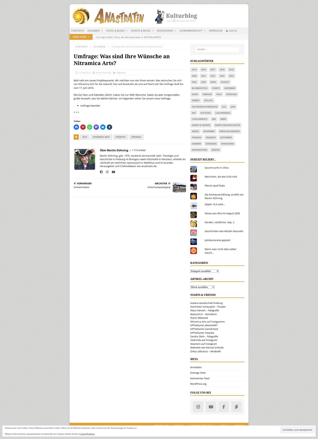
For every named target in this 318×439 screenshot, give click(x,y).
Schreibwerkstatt (191, 30)
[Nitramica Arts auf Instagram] (198, 407)
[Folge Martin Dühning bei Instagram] (106, 172)
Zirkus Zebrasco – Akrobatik (205, 351)
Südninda (211, 143)
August (225, 82)
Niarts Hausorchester (227, 125)
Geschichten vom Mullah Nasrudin (224, 231)
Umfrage (136, 137)
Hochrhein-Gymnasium (204, 106)
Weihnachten (199, 149)
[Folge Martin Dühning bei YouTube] (112, 172)
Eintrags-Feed (198, 372)
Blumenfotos (199, 88)
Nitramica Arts (101, 137)
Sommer (196, 143)
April (213, 82)
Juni (233, 106)
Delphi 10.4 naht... (215, 204)
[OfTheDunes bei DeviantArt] (236, 407)
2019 (231, 69)
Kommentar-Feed (200, 378)
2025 (194, 82)
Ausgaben (93, 30)
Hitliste (208, 100)
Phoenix (196, 137)
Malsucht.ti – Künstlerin (203, 314)
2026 (203, 82)
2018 (222, 69)
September (226, 137)
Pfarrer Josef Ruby (215, 185)
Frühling (231, 94)
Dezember (229, 88)
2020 (194, 75)
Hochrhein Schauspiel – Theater (208, 306)
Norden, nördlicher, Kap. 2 (219, 222)
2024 (231, 75)
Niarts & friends (201, 125)
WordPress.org (198, 383)
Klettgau (206, 112)
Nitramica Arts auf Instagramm (207, 321)
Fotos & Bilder (115, 30)
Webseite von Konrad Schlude (207, 347)
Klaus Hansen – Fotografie (204, 310)
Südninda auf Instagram (203, 340)
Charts (216, 88)
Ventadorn (227, 143)
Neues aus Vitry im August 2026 (222, 213)
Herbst (196, 100)
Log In (233, 30)
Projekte (120, 137)
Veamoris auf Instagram (203, 343)
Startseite (77, 30)
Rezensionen (165, 30)
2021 (203, 75)
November (209, 131)
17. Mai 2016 (84, 72)
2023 (222, 75)
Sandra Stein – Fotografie (204, 336)
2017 (213, 69)
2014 (194, 69)
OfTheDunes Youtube (202, 332)
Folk (219, 94)
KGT (194, 112)
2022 (213, 75)
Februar (207, 94)
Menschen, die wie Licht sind (221, 176)
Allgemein (121, 72)
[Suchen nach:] (217, 49)
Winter (216, 149)
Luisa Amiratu (199, 119)
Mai (214, 119)
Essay (195, 94)
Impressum (215, 30)
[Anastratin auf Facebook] (223, 407)
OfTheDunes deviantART (203, 325)
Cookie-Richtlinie (87, 434)
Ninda (195, 131)
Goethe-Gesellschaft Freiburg (206, 303)
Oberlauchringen (229, 131)
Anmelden (196, 367)
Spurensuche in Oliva (217, 167)
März (223, 119)
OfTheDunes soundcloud (204, 328)
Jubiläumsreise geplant (217, 240)
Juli (224, 106)
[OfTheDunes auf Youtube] (211, 407)
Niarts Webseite (199, 317)
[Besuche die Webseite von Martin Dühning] (101, 172)
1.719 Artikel (139, 150)
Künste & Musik (140, 30)
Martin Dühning (103, 72)
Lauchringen (222, 112)
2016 (84, 137)
